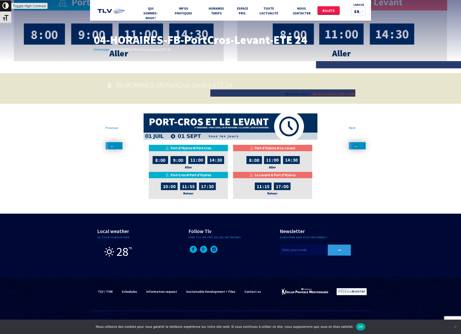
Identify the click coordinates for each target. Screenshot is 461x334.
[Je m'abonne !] (339, 250)
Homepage (101, 49)
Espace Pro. (242, 10)
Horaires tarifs (216, 10)
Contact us (252, 291)
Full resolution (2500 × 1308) (335, 94)
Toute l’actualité (269, 10)
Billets (328, 10)
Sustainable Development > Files (210, 291)
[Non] (455, 326)
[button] (359, 11)
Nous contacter (302, 10)
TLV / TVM (105, 291)
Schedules (129, 291)
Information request (161, 291)
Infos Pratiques (183, 10)
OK (360, 326)
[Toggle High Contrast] (5, 6)
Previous (112, 134)
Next (352, 134)
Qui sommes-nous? (150, 13)
